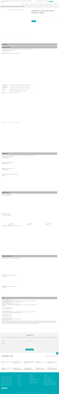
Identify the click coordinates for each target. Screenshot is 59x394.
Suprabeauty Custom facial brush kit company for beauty (15, 6)
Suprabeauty (3, 6)
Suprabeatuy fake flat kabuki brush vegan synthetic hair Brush (52, 369)
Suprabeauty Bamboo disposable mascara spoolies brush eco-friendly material (29, 369)
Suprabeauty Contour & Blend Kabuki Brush (6, 369)
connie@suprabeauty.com (50, 379)
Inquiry (34, 21)
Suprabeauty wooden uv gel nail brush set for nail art (40, 369)
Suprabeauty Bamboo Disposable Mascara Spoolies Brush (18, 369)
